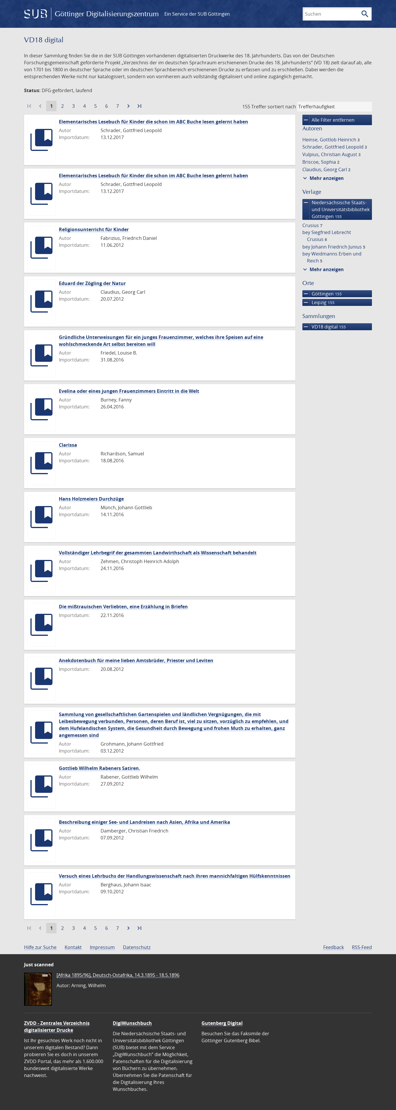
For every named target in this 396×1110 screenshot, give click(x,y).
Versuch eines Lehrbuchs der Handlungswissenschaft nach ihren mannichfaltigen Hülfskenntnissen (174, 876)
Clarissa (68, 445)
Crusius (312, 225)
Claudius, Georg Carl (326, 169)
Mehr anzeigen (322, 178)
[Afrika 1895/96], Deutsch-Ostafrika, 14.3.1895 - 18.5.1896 (118, 975)
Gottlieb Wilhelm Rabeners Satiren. (99, 768)
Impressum (102, 947)
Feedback (333, 947)
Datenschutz (136, 947)
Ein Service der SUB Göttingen (197, 14)
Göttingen (322, 293)
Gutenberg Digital (222, 1023)
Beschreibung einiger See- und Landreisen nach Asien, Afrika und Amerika (144, 822)
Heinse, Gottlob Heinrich (331, 139)
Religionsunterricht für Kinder (94, 229)
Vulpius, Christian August (331, 154)
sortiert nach (282, 106)
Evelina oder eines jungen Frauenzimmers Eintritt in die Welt (129, 391)
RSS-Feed (362, 947)
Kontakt (73, 947)
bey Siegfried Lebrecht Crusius (326, 235)
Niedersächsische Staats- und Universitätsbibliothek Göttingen (336, 209)
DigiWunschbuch (132, 1023)
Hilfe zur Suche (40, 947)
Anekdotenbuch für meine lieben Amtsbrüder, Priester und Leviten (136, 660)
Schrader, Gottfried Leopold (334, 147)
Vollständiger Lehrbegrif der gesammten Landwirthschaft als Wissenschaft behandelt (158, 552)
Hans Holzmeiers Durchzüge (91, 499)
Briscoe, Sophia (320, 162)
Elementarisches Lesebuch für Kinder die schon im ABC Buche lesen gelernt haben (153, 121)
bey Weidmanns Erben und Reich (332, 257)
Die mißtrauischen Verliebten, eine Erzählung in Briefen (123, 606)
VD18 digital (324, 326)
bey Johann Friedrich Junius (333, 247)
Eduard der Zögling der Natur (92, 283)
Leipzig (318, 302)
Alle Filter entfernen (328, 119)
